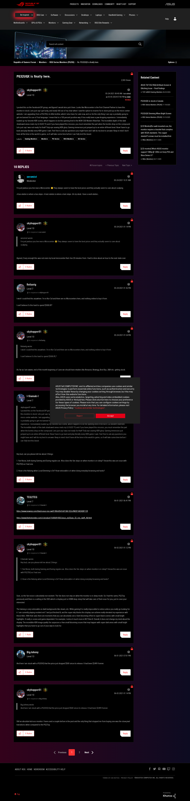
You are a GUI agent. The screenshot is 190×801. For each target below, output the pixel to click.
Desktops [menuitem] (85, 15)
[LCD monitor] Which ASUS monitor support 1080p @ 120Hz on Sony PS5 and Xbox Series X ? (157, 152)
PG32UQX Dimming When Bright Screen (156, 113)
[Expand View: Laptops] (104, 15)
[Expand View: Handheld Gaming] (124, 15)
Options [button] (171, 62)
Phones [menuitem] (132, 15)
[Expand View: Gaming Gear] (74, 23)
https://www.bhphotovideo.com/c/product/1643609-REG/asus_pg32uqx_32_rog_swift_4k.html (54, 518)
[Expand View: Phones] (137, 15)
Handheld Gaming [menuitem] (115, 15)
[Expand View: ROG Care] (46, 15)
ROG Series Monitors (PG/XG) (62, 62)
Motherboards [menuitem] (19, 23)
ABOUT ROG (20, 769)
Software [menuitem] (54, 15)
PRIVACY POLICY (127, 778)
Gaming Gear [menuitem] (67, 23)
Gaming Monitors (31, 139)
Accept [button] (110, 416)
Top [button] (18, 794)
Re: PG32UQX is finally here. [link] (88, 62)
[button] (20, 150)
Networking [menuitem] (83, 23)
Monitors (43, 62)
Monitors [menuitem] (52, 23)
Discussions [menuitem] (70, 15)
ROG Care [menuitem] (40, 15)
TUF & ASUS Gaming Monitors (152, 92)
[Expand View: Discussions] (76, 15)
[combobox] (95, 44)
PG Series (55, 139)
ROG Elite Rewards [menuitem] (102, 23)
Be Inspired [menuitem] (24, 15)
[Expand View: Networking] (90, 23)
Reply (125, 150)
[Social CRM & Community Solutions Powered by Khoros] (169, 795)
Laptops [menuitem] (99, 15)
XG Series (81, 139)
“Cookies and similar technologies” (89, 408)
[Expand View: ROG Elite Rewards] (111, 23)
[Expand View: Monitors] (57, 23)
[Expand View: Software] (60, 15)
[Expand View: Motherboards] (26, 23)
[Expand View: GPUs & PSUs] (44, 23)
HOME (29, 769)
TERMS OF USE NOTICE (111, 778)
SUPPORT (132, 4)
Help (167, 19)
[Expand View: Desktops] (91, 15)
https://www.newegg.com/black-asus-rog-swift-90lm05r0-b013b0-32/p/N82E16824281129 (52, 511)
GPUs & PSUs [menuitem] (36, 23)
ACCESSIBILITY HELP (55, 769)
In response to (37, 232)
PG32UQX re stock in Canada (152, 101)
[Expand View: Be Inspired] (32, 15)
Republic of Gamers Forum (25, 62)
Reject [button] (79, 416)
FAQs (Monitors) (147, 140)
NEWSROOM (39, 769)
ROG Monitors (69, 139)
